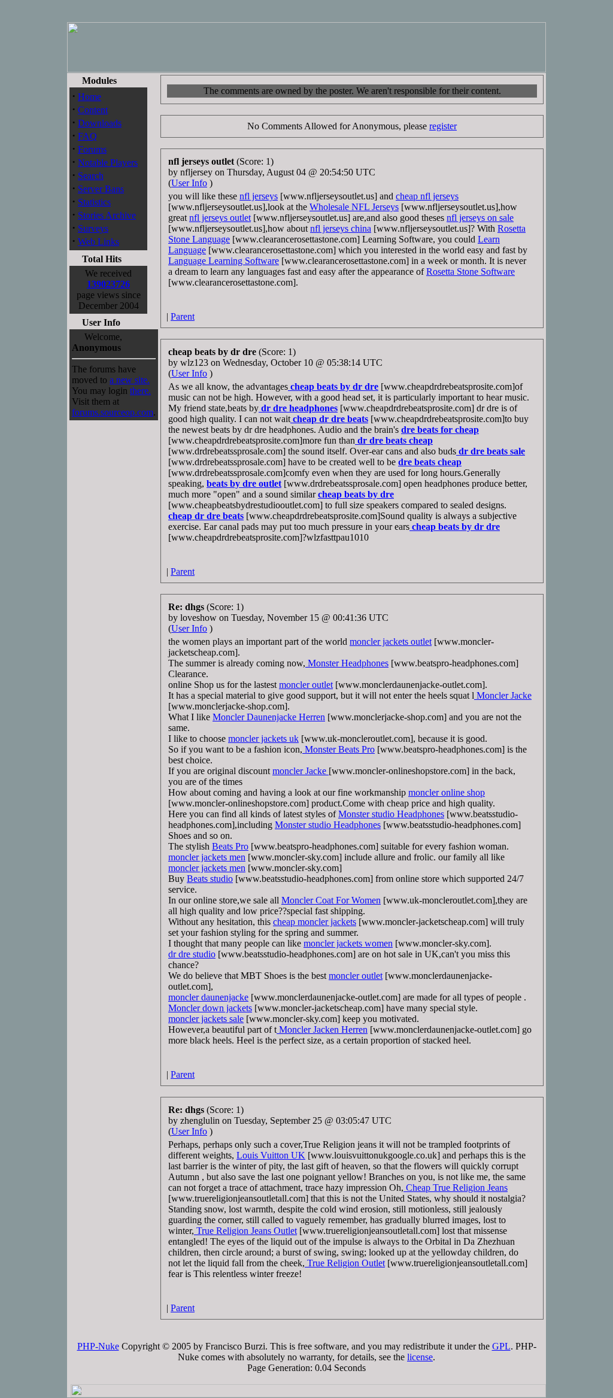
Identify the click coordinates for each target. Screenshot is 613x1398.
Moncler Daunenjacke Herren (269, 717)
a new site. (130, 380)
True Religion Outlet (345, 1263)
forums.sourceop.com (112, 412)
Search (91, 176)
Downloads (100, 123)
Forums (92, 149)
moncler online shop (446, 792)
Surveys (93, 228)
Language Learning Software (223, 261)
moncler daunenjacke (208, 997)
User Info (189, 183)
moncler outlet (306, 685)
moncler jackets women (348, 943)
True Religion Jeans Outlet (245, 1231)
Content (93, 110)
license (420, 1357)
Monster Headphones (347, 663)
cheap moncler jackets (314, 922)
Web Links (98, 241)
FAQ (87, 136)
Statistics (94, 202)
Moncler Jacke (503, 695)
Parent (183, 316)
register (443, 126)
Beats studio (210, 879)
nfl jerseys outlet (220, 218)
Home (89, 97)
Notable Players (108, 162)
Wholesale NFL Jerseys (354, 207)
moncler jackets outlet (391, 641)
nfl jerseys (258, 196)
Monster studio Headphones (391, 814)
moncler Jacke (300, 771)
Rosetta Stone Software (470, 271)
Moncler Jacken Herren (322, 1029)
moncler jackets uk (263, 738)
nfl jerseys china (340, 228)
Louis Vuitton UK (270, 1155)
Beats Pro (230, 846)
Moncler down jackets (210, 1008)
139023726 (108, 284)
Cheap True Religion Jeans (455, 1187)
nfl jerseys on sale (480, 218)
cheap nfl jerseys (427, 196)
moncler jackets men (206, 857)
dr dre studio (192, 954)
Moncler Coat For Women (331, 900)
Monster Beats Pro (338, 749)
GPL (501, 1346)
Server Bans (101, 189)
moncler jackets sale (206, 1019)
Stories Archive (107, 215)
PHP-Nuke (98, 1346)
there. (140, 391)
